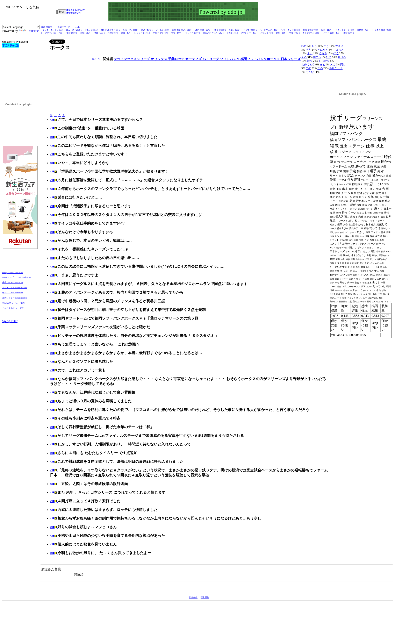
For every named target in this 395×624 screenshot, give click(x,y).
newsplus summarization (12, 272)
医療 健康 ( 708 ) (310, 30)
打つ (328, 57)
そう (308, 49)
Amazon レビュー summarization (16, 277)
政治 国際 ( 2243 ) (203, 30)
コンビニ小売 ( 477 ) (110, 30)
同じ (343, 64)
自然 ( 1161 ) (232, 33)
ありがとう (336, 68)
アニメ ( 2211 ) (92, 30)
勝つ (310, 60)
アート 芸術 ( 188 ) (332, 33)
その (320, 68)
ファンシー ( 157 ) (249, 33)
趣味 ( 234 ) (281, 33)
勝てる (317, 57)
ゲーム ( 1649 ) (163, 30)
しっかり (324, 60)
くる (304, 57)
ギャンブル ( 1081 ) (312, 33)
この (308, 68)
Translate (33, 31)
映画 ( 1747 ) (147, 30)
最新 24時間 (47, 27)
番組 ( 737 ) (99, 33)
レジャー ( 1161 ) (142, 33)
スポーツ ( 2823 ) (131, 30)
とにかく (322, 49)
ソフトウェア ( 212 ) (290, 30)
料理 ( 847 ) (113, 33)
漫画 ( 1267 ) (86, 33)
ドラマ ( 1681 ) (250, 30)
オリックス (159, 59)
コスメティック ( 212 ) (213, 33)
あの (332, 64)
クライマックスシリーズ (132, 59)
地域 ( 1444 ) (177, 33)
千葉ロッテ (176, 59)
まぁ (322, 64)
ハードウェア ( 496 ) (269, 30)
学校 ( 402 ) (294, 33)
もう (314, 46)
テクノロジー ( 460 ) (344, 30)
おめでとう (308, 64)
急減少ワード (64, 27)
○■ (52, 119)
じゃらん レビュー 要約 (13, 308)
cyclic (78, 27)
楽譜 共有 (193, 597)
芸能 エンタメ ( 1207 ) (182, 30)
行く (336, 53)
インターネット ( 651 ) (53, 30)
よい (310, 53)
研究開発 (205, 597)
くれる (323, 53)
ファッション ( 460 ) (54, 33)
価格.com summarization (12, 282)
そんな (310, 71)
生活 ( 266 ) (348, 33)
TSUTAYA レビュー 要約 (13, 303)
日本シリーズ (291, 59)
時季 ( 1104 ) (327, 30)
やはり (339, 46)
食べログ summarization (12, 293)
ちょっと (338, 49)
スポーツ (96, 59)
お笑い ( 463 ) (266, 33)
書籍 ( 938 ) (71, 33)
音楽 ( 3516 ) (235, 30)
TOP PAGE (10, 45)
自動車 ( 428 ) (363, 30)
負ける (342, 57)
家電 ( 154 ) (126, 33)
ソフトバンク (230, 59)
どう (326, 46)
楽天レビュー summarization (14, 298)
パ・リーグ (211, 59)
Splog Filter (9, 321)
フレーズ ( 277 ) (192, 33)
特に (304, 46)
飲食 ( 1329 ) (220, 30)
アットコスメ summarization (14, 287)
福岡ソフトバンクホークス (260, 59)
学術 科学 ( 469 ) (160, 33)
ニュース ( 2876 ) (74, 30)
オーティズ (194, 59)
